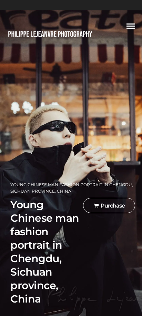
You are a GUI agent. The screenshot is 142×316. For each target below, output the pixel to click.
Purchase (113, 205)
